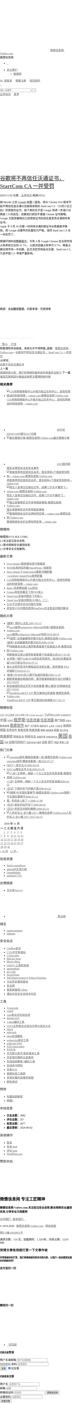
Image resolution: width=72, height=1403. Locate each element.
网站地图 (50, 1226)
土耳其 (51, 726)
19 (18, 839)
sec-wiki (11, 971)
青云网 (61, 916)
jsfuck (10, 1029)
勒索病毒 (4, 725)
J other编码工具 (15, 1022)
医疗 (27, 725)
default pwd (13, 1018)
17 (12, 839)
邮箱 (2, 1388)
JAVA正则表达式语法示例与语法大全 (29, 1026)
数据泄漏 (23, 730)
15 (5, 839)
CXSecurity (13, 955)
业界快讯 (5, 94)
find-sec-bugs (14, 958)
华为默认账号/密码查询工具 (23, 1053)
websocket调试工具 (18, 1040)
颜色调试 (12, 1081)
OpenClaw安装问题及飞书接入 (24, 596)
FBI (27, 715)
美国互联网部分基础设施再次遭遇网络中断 (25, 376)
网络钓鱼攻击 (51, 737)
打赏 (12, 344)
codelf (10, 1011)
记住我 (15, 1368)
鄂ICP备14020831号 (11, 1232)
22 (5, 843)
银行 (51, 742)
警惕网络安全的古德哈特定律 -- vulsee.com (31, 521)
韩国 (56, 742)
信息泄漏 (33, 720)
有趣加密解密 (15, 1096)
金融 (44, 742)
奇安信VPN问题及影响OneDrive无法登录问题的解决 (37, 608)
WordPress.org (14, 1154)
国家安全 (44, 726)
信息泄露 (47, 720)
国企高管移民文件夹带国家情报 (25, 509)
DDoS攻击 (9, 715)
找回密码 (34, 80)
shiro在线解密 (15, 1036)
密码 (14, 1364)
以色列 (10, 721)
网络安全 (18, 736)
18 (15, 839)
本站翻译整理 (16, 308)
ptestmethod (13, 968)
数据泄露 (34, 730)
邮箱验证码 (6, 1392)
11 (15, 835)
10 (12, 835)
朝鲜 (43, 730)
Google (32, 715)
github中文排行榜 (17, 869)
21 (2, 843)
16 (8, 839)
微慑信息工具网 (16, 1073)
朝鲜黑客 (49, 730)
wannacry (66, 714)
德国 (3, 730)
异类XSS (12, 1069)
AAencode (12, 1008)
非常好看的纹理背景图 (20, 1077)
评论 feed (12, 1150)
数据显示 (21, 241)
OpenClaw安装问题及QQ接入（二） (28, 600)
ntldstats (11, 933)
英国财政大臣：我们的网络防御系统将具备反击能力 (31, 372)
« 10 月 (4, 851)
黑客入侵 (64, 742)
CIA (2, 714)
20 (22, 839)
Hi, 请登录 (6, 80)
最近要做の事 (61, 438)
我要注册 (20, 80)
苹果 (6, 742)
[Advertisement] (36, 134)
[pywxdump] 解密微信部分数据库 (26, 563)
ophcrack (11, 1032)
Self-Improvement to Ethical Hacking (26, 977)
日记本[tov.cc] (15, 890)
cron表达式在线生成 (18, 1015)
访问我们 (6, 1219)
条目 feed (12, 1146)
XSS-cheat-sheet (15, 1046)
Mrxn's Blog (13, 961)
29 (5, 847)
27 (22, 843)
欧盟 (56, 730)
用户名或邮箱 (8, 1359)
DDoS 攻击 (20, 715)
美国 (63, 736)
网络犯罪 (41, 737)
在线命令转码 (15, 1065)
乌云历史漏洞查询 (17, 981)
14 (2, 839)
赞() (4, 344)
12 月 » (14, 851)
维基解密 (6, 736)
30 (8, 847)
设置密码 (5, 1396)
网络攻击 (30, 736)
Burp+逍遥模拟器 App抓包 (22, 588)
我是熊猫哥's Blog (17, 989)
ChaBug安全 (14, 948)
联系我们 (19, 1219)
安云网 (11, 985)
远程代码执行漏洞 (33, 742)
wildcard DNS (14, 1043)
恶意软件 (11, 730)
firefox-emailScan (16, 865)
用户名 (4, 1384)
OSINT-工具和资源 (18, 965)
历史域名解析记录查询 (20, 1057)
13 (22, 835)
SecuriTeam (13, 974)
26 (18, 843)
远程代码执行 (17, 742)
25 (15, 843)
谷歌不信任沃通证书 (12, 364)
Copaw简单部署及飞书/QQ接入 (25, 592)
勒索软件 (17, 725)
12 (18, 835)
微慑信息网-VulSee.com (29, 1226)
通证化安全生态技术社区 (21, 993)
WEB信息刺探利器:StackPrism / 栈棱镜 (29, 567)
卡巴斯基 (34, 726)
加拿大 (68, 721)
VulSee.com (52, 714)
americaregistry (15, 930)
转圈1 (10, 1100)
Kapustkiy (40, 715)
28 (2, 847)
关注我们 (12, 69)
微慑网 (17, 74)
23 (8, 843)
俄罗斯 (20, 720)
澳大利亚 (64, 730)
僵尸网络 (59, 720)
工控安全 (58, 726)
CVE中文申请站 (16, 952)
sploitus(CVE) (14, 875)
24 (12, 843)
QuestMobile (13, 872)
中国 (3, 720)
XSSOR (11, 1049)
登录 (9, 1142)
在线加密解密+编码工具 (21, 1061)
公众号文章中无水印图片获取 (24, 604)
